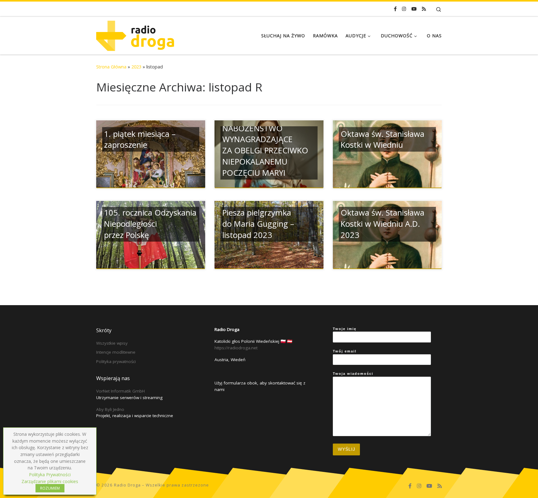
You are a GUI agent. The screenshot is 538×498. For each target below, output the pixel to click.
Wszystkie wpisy (112, 343)
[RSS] (424, 8)
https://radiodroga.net (236, 348)
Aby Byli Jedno (110, 409)
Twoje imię (344, 329)
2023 (136, 67)
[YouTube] (414, 8)
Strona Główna (111, 67)
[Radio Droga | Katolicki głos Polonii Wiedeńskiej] (135, 34)
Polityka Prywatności (50, 474)
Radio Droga (127, 485)
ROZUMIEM (50, 488)
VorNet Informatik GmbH (120, 391)
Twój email (344, 351)
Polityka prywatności (116, 361)
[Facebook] (395, 8)
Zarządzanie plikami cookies (49, 481)
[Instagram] (404, 8)
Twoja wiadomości (353, 373)
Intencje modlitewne (115, 352)
